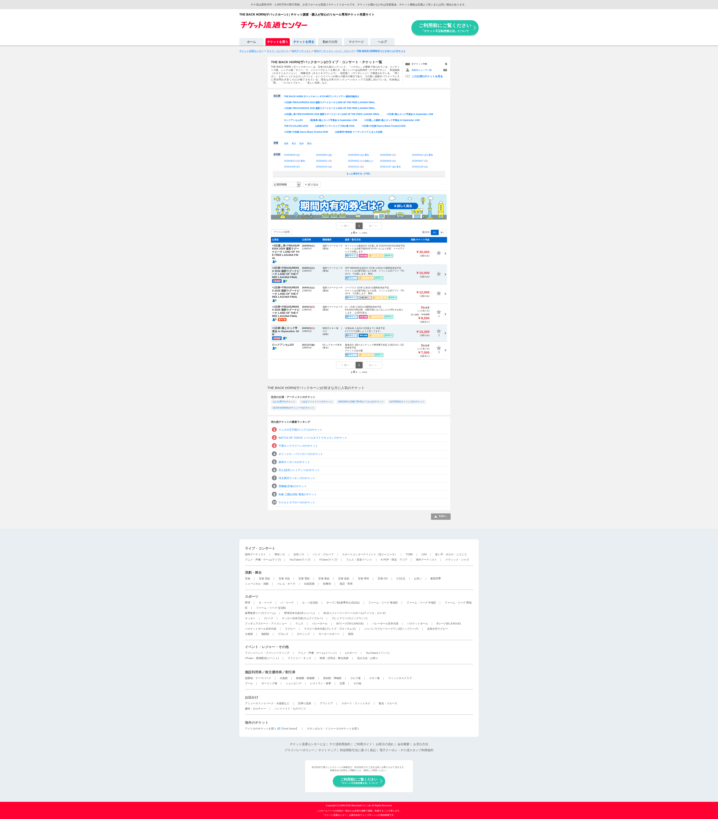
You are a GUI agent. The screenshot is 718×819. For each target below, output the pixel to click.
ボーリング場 (269, 683)
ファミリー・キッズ (299, 658)
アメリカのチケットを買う (260, 728)
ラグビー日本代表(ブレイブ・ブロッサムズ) (330, 628)
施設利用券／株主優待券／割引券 (270, 672)
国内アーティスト (255, 554)
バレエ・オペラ (286, 583)
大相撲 (249, 633)
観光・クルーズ (388, 703)
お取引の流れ (385, 744)
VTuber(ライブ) (328, 559)
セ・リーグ (265, 602)
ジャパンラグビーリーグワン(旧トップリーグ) (391, 628)
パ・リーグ (287, 602)
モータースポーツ (329, 633)
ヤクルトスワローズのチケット (297, 502)
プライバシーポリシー (299, 750)
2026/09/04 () (324, 155)
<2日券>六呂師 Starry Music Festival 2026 (383, 126)
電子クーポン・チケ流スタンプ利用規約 (406, 750)
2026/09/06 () (388, 155)
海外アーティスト (426, 559)
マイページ (356, 41)
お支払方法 (420, 744)
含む (435, 232)
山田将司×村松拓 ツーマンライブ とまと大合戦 (358, 132)
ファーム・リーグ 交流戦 (271, 607)
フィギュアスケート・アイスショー (266, 623)
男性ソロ (279, 554)
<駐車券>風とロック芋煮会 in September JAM (333, 120)
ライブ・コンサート (260, 548)
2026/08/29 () (292, 155)
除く (442, 232)
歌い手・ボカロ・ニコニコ (451, 554)
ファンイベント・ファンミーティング (267, 652)
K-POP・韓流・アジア (394, 559)
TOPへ (443, 516)
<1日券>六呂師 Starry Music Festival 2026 (306, 132)
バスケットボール (417, 623)
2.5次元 (400, 578)
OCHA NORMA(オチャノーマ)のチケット (293, 408)
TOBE (409, 554)
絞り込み (313, 184)
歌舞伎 (327, 583)
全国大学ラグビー (437, 628)
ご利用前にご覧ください (445, 28)
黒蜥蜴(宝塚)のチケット (293, 486)
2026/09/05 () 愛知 (358, 155)
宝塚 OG (383, 578)
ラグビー (290, 628)
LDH (424, 554)
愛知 (309, 143)
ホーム (251, 41)
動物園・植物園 (305, 678)
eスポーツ (351, 652)
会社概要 (403, 744)
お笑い (418, 578)
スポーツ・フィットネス (355, 703)
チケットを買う (277, 41)
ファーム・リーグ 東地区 (383, 602)
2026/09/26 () (388, 161)
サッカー (250, 618)
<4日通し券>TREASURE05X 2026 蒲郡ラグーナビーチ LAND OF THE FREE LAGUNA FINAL (332, 114)
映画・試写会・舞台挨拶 (334, 658)
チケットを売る (303, 41)
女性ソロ (299, 554)
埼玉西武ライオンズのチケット (297, 478)
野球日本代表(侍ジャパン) (299, 613)
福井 (301, 143)
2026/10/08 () (292, 166)
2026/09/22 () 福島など (360, 161)
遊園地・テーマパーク (258, 678)
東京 (294, 143)
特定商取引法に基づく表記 (358, 750)
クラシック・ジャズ (457, 559)
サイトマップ (327, 750)
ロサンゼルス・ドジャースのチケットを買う (333, 728)
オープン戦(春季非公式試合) (343, 602)
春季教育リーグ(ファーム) (260, 613)
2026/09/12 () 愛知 (422, 155)
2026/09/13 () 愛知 (294, 161)
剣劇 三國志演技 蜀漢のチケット (298, 494)
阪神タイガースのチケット (294, 462)
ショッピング (293, 683)
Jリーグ (268, 618)
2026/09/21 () (324, 161)
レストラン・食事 (320, 683)
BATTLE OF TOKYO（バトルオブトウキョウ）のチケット (313, 437)
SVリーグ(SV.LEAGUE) (350, 623)
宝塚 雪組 (304, 578)
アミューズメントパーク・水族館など (267, 703)
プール (249, 683)
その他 (357, 683)
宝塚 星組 (323, 578)
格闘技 (265, 633)
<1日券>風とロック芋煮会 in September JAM (409, 114)
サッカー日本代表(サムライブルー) (302, 618)
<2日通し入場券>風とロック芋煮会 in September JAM (392, 120)
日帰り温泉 (304, 703)
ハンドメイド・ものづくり (290, 708)
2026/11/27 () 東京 (390, 166)
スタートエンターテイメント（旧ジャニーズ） (369, 554)
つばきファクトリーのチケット (316, 401)
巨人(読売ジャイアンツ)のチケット (299, 470)
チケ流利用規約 (339, 744)
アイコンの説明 (282, 232)
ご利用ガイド (363, 744)
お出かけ (251, 697)
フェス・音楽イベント (359, 559)
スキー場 (374, 678)
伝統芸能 (309, 583)
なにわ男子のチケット (284, 401)
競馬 (350, 633)
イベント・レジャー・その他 (267, 647)
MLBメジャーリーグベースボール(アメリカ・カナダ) (354, 613)
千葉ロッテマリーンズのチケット (298, 445)
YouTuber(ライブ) (300, 559)
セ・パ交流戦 (310, 602)
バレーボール (320, 623)
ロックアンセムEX (293, 120)
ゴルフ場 (355, 678)
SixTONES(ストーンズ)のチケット (406, 401)
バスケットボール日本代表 (260, 628)
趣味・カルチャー (255, 708)
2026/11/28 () (420, 166)
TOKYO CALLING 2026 (296, 126)
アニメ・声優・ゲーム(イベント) (317, 652)
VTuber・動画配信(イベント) (262, 658)
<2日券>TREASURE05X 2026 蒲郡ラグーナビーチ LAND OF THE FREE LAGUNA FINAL (329, 108)
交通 (342, 683)
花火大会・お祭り (367, 658)
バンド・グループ (323, 554)
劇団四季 (435, 578)
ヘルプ (382, 41)
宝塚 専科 (363, 578)
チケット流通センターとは (308, 744)
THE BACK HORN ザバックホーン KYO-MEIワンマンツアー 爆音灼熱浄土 (321, 96)
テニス (299, 623)
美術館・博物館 (332, 678)
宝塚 (247, 578)
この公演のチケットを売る (427, 76)
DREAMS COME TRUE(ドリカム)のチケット (361, 401)
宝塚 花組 (264, 578)
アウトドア (326, 703)
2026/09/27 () (420, 161)
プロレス (283, 633)
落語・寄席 (346, 583)
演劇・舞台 (253, 572)
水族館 (284, 678)
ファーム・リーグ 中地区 (421, 602)
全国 (276, 142)
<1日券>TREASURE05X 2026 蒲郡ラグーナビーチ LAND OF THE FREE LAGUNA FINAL (329, 102)
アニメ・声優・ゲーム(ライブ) (263, 559)
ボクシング (303, 633)
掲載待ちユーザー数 (422, 70)
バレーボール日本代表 (385, 623)
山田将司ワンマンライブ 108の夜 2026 (335, 126)
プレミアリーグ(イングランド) (349, 618)
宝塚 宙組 (343, 578)
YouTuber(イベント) (377, 652)
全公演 (277, 96)
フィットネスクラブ (400, 678)
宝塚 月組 (284, 578)
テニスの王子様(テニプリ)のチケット (300, 429)
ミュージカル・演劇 (257, 583)
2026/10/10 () (324, 166)
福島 (286, 143)
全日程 (277, 154)
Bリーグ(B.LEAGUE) (449, 623)
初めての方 (330, 41)
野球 (247, 602)
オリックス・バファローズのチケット (301, 453)
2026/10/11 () (356, 166)
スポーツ (251, 596)
